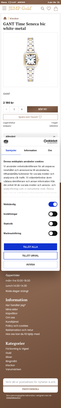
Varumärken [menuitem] (13, 369)
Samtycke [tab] (11, 150)
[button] (4, 8)
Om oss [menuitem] (10, 317)
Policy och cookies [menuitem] (17, 325)
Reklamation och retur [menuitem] (19, 330)
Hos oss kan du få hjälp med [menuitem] (23, 334)
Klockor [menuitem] (10, 365)
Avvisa (30, 264)
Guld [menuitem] (8, 353)
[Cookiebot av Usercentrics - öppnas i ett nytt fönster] (43, 142)
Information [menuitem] (16, 300)
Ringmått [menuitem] (11, 361)
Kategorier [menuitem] (15, 343)
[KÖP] (42, 109)
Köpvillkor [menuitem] (12, 313)
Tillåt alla (30, 246)
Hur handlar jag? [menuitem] (16, 305)
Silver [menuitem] (9, 357)
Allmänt (10, 136)
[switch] (52, 213)
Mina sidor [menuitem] (12, 309)
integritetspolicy (13, 397)
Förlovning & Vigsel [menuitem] (17, 348)
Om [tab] (50, 150)
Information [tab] (30, 150)
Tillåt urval (30, 255)
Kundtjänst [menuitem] (12, 321)
